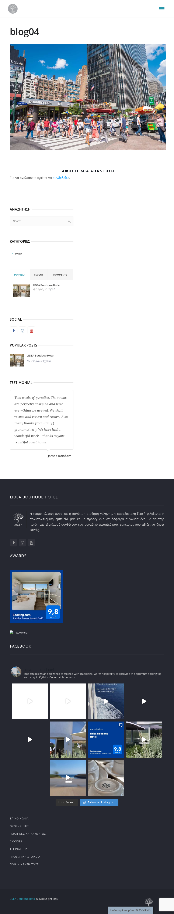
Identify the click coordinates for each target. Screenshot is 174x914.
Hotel (18, 254)
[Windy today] (144, 740)
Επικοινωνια (19, 818)
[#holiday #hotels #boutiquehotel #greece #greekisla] (30, 740)
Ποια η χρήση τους (24, 864)
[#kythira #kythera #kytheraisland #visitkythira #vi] (144, 701)
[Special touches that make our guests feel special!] (106, 778)
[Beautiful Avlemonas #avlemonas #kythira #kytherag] (68, 778)
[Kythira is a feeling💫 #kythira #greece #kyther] (68, 740)
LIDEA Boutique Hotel (46, 285)
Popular (19, 274)
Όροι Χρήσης (19, 826)
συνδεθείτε (61, 177)
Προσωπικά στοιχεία (25, 857)
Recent (38, 274)
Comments (60, 274)
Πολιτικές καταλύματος (28, 834)
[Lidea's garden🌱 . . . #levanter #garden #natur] (144, 778)
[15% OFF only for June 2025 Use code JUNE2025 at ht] (106, 701)
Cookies (16, 841)
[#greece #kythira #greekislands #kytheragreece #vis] (30, 701)
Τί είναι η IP (18, 849)
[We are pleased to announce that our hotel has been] (106, 740)
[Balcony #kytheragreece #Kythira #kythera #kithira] (30, 778)
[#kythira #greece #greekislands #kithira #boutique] (68, 701)
